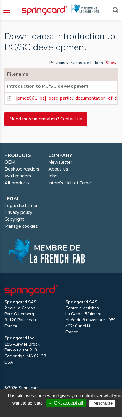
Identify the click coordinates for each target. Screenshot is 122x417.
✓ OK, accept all (66, 402)
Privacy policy (64, 410)
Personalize (102, 403)
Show (111, 63)
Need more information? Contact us (45, 119)
